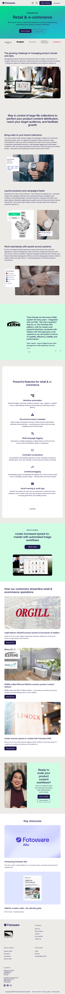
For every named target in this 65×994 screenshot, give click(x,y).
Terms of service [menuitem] (36, 991)
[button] (57, 3)
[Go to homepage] (8, 3)
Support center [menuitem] (8, 951)
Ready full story (10, 748)
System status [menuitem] (8, 958)
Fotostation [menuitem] (7, 953)
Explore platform (39, 31)
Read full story (10, 642)
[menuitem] (4, 985)
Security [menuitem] (37, 953)
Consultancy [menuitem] (7, 956)
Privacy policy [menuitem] (47, 991)
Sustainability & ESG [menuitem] (40, 956)
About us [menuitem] (37, 928)
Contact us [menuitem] (38, 939)
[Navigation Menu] (33, 3)
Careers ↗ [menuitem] (37, 934)
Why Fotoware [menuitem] (39, 931)
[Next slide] (60, 350)
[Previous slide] (55, 350)
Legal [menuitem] (36, 951)
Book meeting (45, 3)
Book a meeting (25, 31)
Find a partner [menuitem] (39, 936)
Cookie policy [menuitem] (56, 991)
